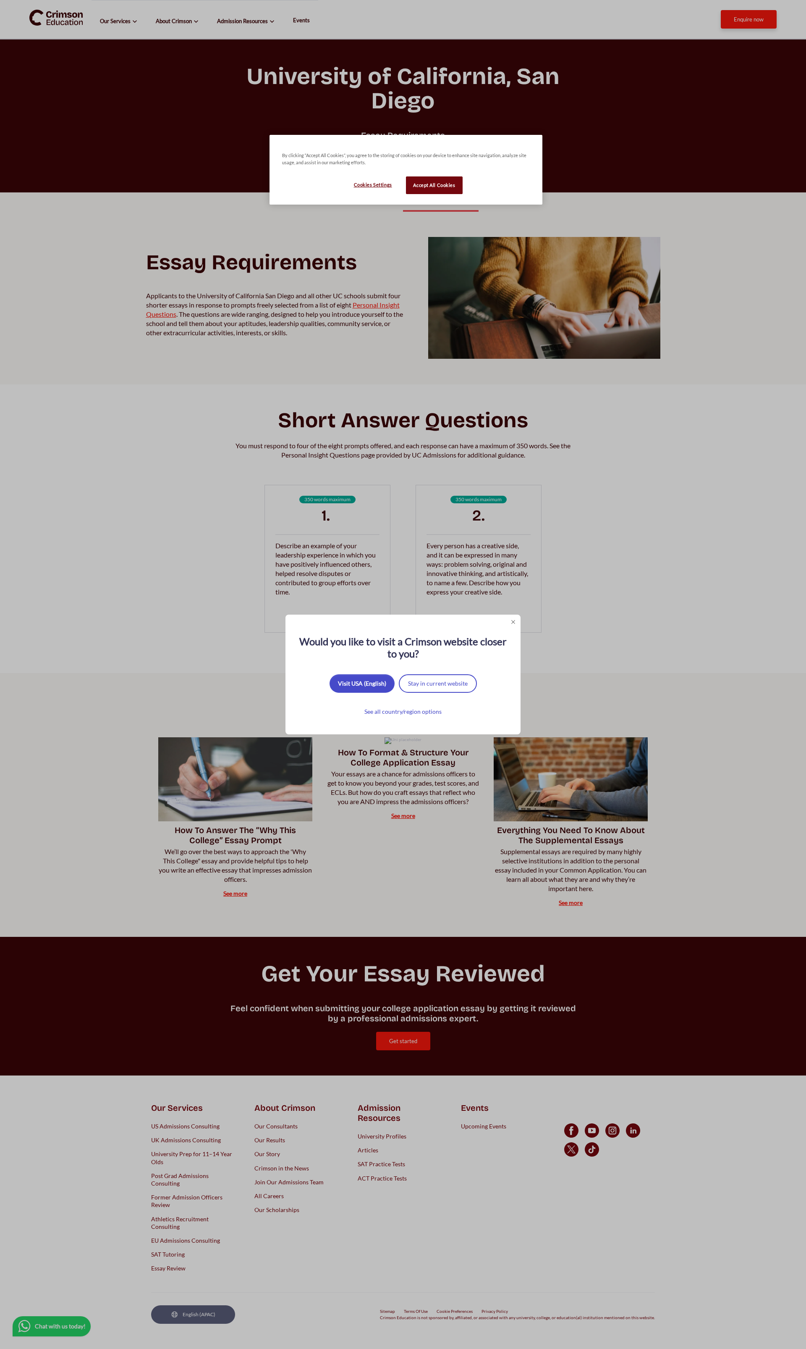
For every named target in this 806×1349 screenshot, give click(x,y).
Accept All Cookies (434, 185)
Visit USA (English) (362, 683)
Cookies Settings (373, 184)
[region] (406, 170)
